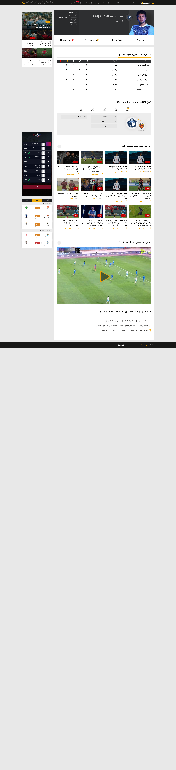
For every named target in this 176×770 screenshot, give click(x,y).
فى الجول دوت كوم (145, 345)
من (115, 121)
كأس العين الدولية (143, 65)
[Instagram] (39, 2)
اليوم (37, 200)
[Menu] (152, 2)
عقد (85, 116)
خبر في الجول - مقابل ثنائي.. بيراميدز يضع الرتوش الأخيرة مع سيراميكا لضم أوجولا (141, 223)
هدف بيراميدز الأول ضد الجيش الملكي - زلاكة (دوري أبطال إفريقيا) (127, 321)
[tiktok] (47, 2)
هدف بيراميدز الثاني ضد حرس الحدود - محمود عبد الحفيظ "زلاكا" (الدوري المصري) (122, 325)
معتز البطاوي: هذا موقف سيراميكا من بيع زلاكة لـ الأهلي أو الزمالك (116, 196)
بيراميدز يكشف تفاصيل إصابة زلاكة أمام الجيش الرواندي (142, 168)
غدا (27, 200)
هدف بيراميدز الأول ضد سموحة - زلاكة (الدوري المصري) (125, 312)
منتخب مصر (95, 198)
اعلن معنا (99, 345)
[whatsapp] (51, 2)
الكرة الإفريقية (140, 171)
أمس (47, 200)
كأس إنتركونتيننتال (143, 75)
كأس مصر (146, 70)
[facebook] (28, 2)
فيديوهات (105, 2)
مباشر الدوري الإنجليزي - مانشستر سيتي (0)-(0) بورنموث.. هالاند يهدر (37, 26)
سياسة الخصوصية (109, 345)
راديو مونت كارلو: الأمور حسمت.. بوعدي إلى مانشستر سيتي (45, 62)
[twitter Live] (36, 2)
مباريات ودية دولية (143, 89)
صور (96, 2)
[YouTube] (43, 2)
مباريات (115, 2)
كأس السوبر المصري (142, 79)
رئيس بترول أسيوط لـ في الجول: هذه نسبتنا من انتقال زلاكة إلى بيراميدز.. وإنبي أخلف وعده (116, 223)
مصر (130, 2)
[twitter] (32, 2)
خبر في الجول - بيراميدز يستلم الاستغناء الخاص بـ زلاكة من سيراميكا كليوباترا (69, 223)
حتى (115, 126)
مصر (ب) (114, 89)
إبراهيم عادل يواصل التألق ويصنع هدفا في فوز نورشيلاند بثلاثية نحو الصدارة (45, 44)
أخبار (123, 2)
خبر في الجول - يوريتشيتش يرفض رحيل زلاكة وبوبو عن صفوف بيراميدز (68, 169)
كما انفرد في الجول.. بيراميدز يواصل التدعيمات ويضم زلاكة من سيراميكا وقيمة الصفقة (92, 223)
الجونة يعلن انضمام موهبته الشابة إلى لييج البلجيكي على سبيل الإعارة (30, 44)
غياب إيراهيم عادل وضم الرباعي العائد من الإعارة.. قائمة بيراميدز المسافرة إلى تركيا (93, 169)
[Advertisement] (37, 99)
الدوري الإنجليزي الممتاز (46, 230)
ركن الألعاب (87, 2)
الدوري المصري (75, 2)
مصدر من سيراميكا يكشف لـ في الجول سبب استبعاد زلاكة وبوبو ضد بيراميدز (140, 196)
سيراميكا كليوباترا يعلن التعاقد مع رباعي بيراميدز (68, 195)
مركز (114, 116)
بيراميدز (115, 70)
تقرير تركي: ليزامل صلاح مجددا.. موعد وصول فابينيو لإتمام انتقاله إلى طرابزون (29, 62)
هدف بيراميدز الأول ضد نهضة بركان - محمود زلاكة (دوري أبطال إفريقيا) (125, 330)
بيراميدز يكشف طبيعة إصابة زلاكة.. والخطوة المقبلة (118, 168)
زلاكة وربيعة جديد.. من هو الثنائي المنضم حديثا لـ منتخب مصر (92, 195)
